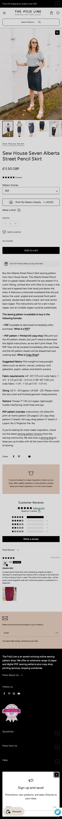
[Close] (56, 774)
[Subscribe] (54, 807)
